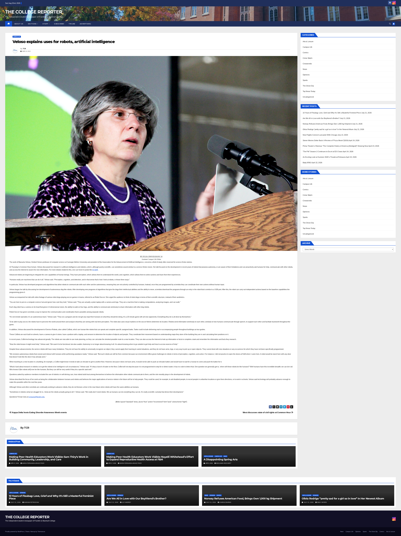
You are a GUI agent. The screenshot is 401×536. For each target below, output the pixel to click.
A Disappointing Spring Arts (221, 459)
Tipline (72, 24)
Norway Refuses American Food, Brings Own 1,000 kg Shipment (327, 124)
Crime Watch (307, 58)
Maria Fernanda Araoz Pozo (33, 463)
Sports (305, 80)
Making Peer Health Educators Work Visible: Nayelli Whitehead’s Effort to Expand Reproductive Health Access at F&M (150, 458)
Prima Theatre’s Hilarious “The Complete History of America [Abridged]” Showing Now (335, 146)
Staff (45, 24)
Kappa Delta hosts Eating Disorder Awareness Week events (39, 412)
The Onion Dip (308, 86)
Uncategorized (308, 97)
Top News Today (309, 91)
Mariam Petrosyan (31, 502)
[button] (390, 24)
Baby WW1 (307, 163)
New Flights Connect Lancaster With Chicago (320, 135)
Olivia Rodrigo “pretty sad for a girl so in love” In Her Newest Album (328, 129)
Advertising (85, 24)
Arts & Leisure (208, 456)
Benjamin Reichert (223, 463)
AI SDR (95, 270)
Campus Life (16, 36)
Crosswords (307, 64)
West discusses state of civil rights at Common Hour (267, 412)
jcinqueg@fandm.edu (37, 397)
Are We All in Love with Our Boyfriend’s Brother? (321, 118)
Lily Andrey (126, 502)
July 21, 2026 (16, 502)
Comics (305, 52)
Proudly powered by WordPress (15, 531)
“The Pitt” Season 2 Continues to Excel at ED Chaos (322, 151)
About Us (18, 24)
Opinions (306, 75)
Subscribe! (59, 24)
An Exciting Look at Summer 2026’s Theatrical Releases (324, 157)
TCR (24, 49)
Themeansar (41, 531)
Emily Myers (322, 502)
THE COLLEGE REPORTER (33, 12)
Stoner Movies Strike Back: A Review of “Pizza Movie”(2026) (325, 140)
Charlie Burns (225, 502)
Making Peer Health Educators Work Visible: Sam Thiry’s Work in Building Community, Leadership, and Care (48, 458)
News (225, 456)
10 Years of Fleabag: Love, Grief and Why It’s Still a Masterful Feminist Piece (332, 113)
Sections (32, 24)
